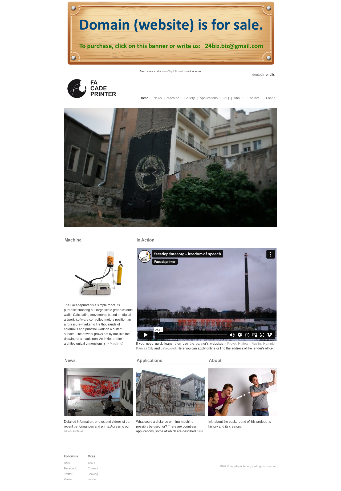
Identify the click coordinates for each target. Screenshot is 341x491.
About (238, 98)
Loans (270, 98)
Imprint (92, 479)
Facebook (70, 468)
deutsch (258, 75)
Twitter (68, 474)
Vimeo (68, 479)
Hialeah (244, 343)
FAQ (226, 98)
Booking (93, 474)
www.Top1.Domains (174, 71)
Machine (173, 98)
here (200, 431)
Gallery (189, 98)
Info (211, 422)
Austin (256, 343)
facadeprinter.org (240, 466)
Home (144, 98)
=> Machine (113, 343)
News (157, 98)
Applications (209, 98)
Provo (231, 343)
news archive (73, 431)
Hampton (270, 343)
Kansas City (144, 348)
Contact (253, 98)
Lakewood (168, 348)
